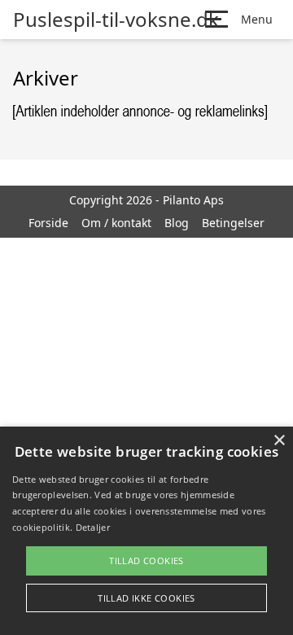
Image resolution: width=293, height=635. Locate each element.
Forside (48, 222)
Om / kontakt (116, 222)
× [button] (279, 441)
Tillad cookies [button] (146, 560)
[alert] (146, 531)
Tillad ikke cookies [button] (146, 598)
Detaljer (93, 527)
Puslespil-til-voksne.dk (116, 20)
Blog (176, 222)
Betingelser (233, 222)
